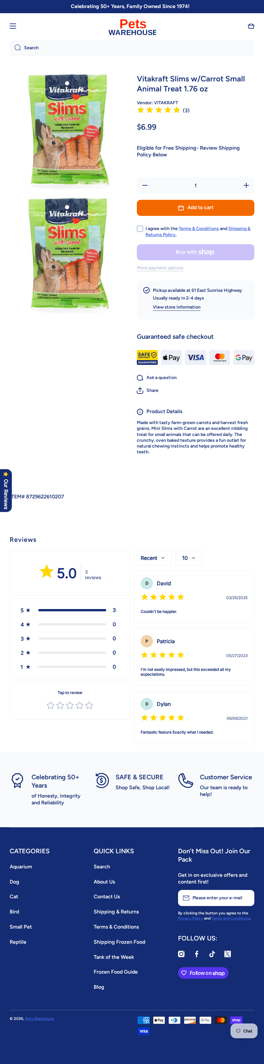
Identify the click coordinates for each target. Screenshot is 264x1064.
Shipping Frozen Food (119, 942)
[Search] (15, 48)
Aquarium (21, 867)
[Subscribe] (246, 898)
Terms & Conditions (199, 228)
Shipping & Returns (116, 912)
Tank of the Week (114, 957)
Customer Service (226, 777)
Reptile (18, 942)
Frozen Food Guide (116, 972)
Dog (14, 882)
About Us (104, 882)
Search (102, 867)
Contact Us (107, 896)
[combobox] (132, 48)
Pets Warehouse (39, 1018)
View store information (177, 307)
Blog (99, 987)
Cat (14, 896)
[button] (251, 26)
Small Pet (21, 927)
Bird (14, 912)
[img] (159, 111)
